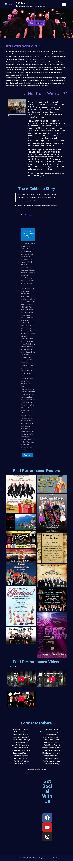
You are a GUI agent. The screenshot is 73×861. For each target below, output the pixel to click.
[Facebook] (47, 817)
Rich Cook (28, 231)
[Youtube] (47, 827)
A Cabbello (22, 3)
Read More (27, 455)
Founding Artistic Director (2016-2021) (28, 236)
